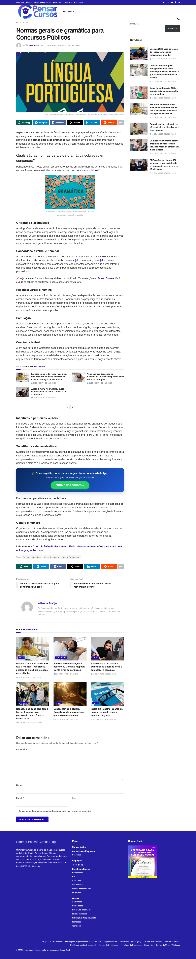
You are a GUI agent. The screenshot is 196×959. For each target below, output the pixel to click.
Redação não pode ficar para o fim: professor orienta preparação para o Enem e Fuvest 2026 (32, 713)
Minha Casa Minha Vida (81, 888)
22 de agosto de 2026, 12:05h (101, 383)
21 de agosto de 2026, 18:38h (30, 722)
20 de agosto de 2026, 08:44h (104, 719)
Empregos (77, 860)
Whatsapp (175, 945)
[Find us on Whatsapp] (164, 2)
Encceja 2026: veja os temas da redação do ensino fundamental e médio (164, 51)
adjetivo (101, 260)
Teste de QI (77, 864)
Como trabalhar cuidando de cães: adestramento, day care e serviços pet (164, 127)
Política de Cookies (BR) (62, 2)
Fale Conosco (79, 2)
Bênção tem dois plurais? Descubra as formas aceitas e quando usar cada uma (69, 712)
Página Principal (111, 941)
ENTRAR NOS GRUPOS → (70, 485)
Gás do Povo (77, 884)
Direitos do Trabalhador (81, 909)
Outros (67, 11)
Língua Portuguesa (70, 557)
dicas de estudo (51, 557)
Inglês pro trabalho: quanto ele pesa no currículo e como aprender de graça (107, 712)
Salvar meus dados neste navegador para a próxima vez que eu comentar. (55, 811)
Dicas (25, 22)
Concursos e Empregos (83, 851)
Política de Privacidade (43, 2)
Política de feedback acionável (83, 945)
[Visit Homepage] (37, 11)
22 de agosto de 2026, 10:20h (45, 397)
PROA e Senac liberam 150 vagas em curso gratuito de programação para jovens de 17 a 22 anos (164, 164)
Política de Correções (153, 941)
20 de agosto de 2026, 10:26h (67, 719)
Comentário (23, 749)
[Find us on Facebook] (175, 2)
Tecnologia (76, 925)
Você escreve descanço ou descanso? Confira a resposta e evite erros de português (105, 376)
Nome (20, 785)
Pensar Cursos (28, 950)
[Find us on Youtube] (172, 2)
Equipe (29, 2)
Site (74, 798)
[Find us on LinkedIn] (179, 2)
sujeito (76, 260)
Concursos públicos (32, 557)
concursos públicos (87, 170)
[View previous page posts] (67, 407)
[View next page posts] (72, 407)
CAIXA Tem (76, 880)
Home (18, 22)
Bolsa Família (77, 872)
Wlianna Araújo (32, 45)
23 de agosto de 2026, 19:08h (45, 383)
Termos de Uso (162, 945)
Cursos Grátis (79, 846)
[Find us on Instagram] (168, 2)
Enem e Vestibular (79, 913)
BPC (74, 876)
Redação (23, 703)
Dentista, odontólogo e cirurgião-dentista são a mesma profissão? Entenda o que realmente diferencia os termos (164, 71)
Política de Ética (171, 941)
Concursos (76, 854)
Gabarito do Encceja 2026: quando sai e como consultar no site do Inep (164, 90)
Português (61, 657)
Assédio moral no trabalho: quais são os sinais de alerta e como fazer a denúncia (48, 391)
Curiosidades (77, 905)
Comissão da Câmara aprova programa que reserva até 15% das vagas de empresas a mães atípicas (164, 145)
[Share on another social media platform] (121, 122)
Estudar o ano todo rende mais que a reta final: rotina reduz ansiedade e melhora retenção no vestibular (49, 376)
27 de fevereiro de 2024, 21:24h (58, 45)
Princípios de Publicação (131, 945)
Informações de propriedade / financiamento (83, 941)
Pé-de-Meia (76, 892)
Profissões (76, 921)
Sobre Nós (20, 2)
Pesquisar (134, 23)
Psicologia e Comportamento (84, 917)
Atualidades (77, 901)
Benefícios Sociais (81, 869)
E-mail (20, 798)
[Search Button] (178, 18)
